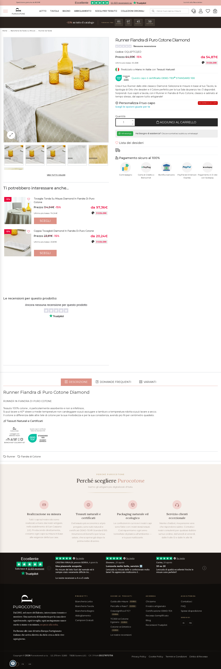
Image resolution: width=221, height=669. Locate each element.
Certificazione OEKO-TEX (159, 611)
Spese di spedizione (191, 611)
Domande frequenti (115, 382)
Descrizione (78, 382)
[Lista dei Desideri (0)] (208, 11)
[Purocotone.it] (18, 11)
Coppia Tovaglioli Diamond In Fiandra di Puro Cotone (64, 230)
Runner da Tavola (45, 31)
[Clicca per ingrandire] (11, 135)
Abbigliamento (82, 11)
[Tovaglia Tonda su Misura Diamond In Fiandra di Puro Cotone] (17, 210)
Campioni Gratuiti (84, 620)
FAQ (183, 606)
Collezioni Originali (132, 11)
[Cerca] (153, 11)
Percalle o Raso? (122, 606)
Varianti (149, 382)
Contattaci (186, 601)
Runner (10, 456)
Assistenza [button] (188, 596)
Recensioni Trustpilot (156, 625)
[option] (56, 211)
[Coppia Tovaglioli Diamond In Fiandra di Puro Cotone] (17, 242)
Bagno (66, 11)
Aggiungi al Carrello (177, 122)
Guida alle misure (123, 601)
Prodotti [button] (81, 596)
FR (23, 664)
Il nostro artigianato (156, 606)
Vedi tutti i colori (56, 175)
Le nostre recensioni (121, 635)
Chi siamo (151, 601)
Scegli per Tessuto (106, 11)
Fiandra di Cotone (30, 456)
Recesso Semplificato (157, 615)
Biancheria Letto (84, 601)
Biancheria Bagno (84, 611)
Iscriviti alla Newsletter (192, 2)
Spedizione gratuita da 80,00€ (28, 2)
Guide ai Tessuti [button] (121, 596)
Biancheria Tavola (84, 606)
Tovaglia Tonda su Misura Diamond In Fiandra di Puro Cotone (64, 200)
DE (30, 664)
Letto (42, 11)
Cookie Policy (156, 656)
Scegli (45, 221)
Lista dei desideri (131, 143)
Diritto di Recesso (198, 656)
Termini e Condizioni (176, 656)
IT (16, 664)
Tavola (54, 11)
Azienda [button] (151, 596)
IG (183, 623)
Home (4, 31)
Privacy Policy (139, 656)
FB (190, 623)
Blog (148, 620)
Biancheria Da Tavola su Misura (23, 31)
